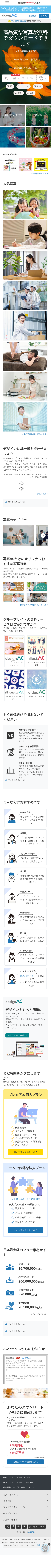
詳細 (38, 1545)
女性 (39, 86)
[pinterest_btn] (18, 1527)
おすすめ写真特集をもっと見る (33, 605)
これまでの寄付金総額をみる (25, 1462)
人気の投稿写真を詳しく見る (34, 434)
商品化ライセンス (29, 976)
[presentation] (43, 535)
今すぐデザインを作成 (17, 1035)
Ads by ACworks (10, 154)
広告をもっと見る (39, 173)
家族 (19, 93)
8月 (31, 93)
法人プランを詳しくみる (26, 1230)
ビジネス (24, 86)
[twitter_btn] (7, 1527)
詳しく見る (42, 494)
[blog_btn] (24, 1527)
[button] (32, 16)
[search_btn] (6, 78)
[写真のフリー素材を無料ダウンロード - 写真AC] (9, 16)
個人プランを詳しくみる (26, 1152)
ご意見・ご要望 (37, 1527)
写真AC (31, 1532)
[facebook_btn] (13, 1527)
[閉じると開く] (2, 1546)
